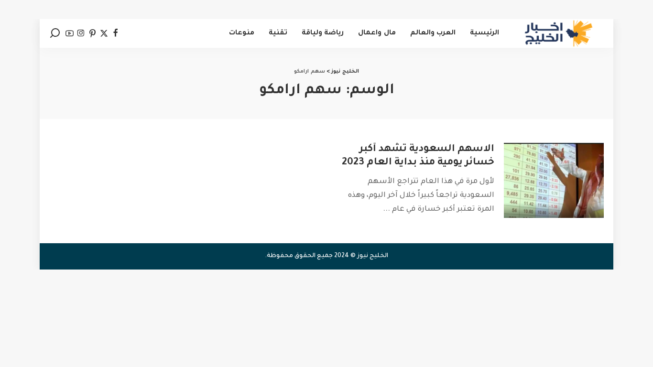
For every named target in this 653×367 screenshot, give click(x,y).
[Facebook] (115, 33)
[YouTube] (69, 33)
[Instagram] (81, 33)
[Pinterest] (92, 33)
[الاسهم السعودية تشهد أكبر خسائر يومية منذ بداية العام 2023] (554, 180)
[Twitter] (104, 33)
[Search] (55, 33)
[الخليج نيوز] (558, 33)
